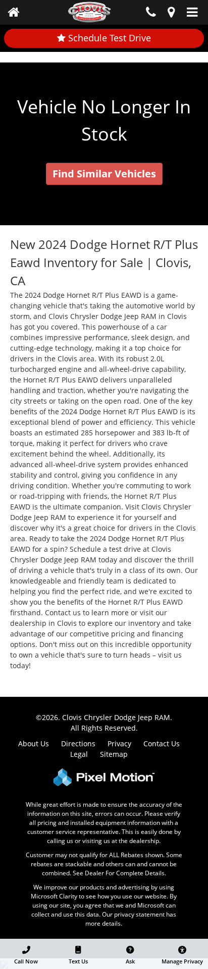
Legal (79, 754)
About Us (33, 743)
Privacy (119, 743)
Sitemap (114, 754)
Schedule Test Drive (108, 38)
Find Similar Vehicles (104, 173)
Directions (78, 743)
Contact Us (161, 743)
